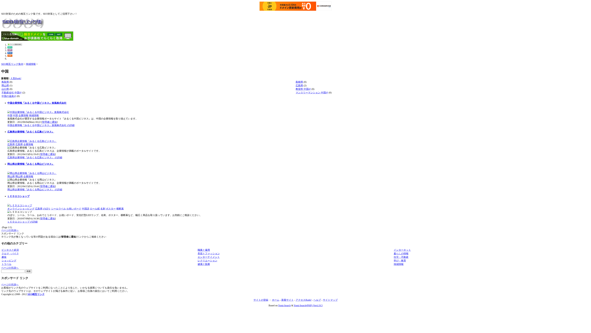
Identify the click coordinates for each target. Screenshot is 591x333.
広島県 (299, 85)
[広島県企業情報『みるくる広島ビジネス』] (32, 141)
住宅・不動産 (401, 257)
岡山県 (5, 85)
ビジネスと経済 (10, 250)
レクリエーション (207, 260)
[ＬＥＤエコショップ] (19, 205)
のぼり (46, 208)
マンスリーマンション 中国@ (312, 92)
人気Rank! (15, 78)
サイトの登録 (260, 300)
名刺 (102, 208)
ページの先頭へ (9, 230)
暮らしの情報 (401, 253)
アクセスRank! (304, 300)
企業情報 (23, 115)
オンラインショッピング (20, 208)
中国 (9, 115)
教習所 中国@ (303, 89)
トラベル (6, 264)
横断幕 (120, 208)
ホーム (275, 300)
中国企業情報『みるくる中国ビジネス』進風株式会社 (36, 103)
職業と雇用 (204, 250)
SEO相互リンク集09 (12, 64)
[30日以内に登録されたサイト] (9, 47)
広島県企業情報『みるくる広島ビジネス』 (30, 131)
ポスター (111, 208)
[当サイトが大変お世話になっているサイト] (9, 53)
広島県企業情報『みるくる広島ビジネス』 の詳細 (34, 157)
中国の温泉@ (9, 96)
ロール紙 (95, 208)
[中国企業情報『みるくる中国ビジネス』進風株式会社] (38, 112)
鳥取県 (5, 82)
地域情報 (31, 64)
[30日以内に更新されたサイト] (9, 50)
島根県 (299, 82)
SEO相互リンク (36, 294)
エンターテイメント (209, 257)
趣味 (4, 257)
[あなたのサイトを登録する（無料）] (14, 44)
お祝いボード (73, 208)
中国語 (85, 208)
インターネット (402, 250)
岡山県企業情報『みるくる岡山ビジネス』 (30, 164)
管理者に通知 (49, 122)
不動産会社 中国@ (12, 92)
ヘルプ (317, 300)
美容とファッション (209, 253)
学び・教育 (400, 260)
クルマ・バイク (10, 253)
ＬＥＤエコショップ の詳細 (22, 221)
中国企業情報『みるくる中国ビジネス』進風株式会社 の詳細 (40, 125)
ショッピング (9, 260)
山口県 (5, 89)
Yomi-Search (284, 305)
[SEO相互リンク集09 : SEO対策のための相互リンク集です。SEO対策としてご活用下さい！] (22, 26)
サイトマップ (330, 300)
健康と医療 (204, 264)
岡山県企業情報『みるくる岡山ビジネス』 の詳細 (34, 189)
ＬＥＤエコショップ (18, 196)
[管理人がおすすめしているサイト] (9, 56)
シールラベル (58, 208)
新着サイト (287, 300)
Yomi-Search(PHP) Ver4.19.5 (308, 305)
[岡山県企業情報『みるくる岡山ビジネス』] (32, 173)
